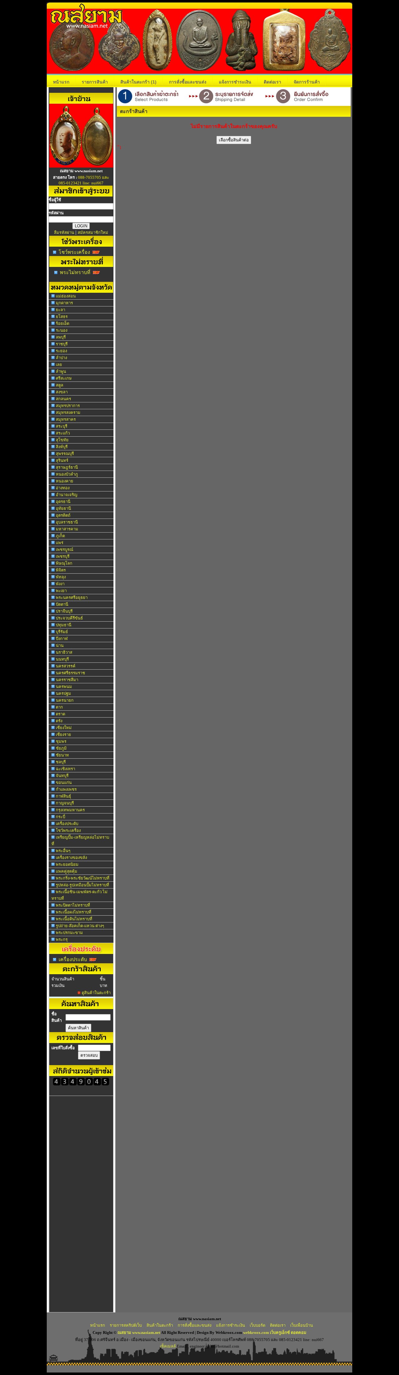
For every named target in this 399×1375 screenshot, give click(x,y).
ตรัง (59, 720)
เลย (59, 364)
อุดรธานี (63, 501)
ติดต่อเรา (272, 81)
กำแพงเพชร (66, 789)
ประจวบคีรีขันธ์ (69, 618)
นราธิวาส (64, 652)
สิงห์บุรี (62, 446)
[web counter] (81, 1084)
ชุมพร (61, 741)
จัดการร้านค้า (307, 81)
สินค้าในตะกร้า (138, 81)
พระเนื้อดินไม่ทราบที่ (74, 919)
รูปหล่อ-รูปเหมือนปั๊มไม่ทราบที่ (82, 885)
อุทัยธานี (63, 508)
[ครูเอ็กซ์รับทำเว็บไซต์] (81, 165)
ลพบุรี (61, 337)
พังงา (60, 583)
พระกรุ (62, 939)
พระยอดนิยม (67, 864)
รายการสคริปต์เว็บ (126, 1325)
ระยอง (61, 350)
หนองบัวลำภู (67, 474)
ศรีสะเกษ (64, 378)
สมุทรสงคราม (68, 412)
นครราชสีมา (67, 679)
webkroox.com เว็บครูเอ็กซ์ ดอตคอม (274, 1332)
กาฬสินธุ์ (63, 796)
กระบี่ (60, 816)
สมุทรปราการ (68, 405)
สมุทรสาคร (66, 419)
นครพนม (64, 686)
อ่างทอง (63, 488)
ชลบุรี (61, 762)
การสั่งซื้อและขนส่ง (187, 81)
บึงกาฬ (62, 638)
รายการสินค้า (95, 81)
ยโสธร (62, 316)
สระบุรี (61, 426)
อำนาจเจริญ (66, 494)
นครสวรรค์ (65, 666)
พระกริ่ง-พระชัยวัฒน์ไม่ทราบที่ (82, 878)
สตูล (59, 385)
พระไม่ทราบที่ (75, 272)
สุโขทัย (62, 440)
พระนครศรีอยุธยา (72, 597)
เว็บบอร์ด (257, 1325)
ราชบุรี (62, 344)
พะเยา (61, 590)
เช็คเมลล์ (168, 1346)
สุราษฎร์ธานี (67, 467)
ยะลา (60, 309)
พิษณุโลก (64, 563)
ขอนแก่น (64, 782)
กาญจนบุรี (65, 803)
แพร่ (59, 542)
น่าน (60, 645)
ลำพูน (61, 371)
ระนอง (61, 330)
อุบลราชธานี (67, 522)
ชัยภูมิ (61, 748)
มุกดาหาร (64, 303)
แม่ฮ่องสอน (66, 296)
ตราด (60, 714)
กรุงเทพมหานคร (70, 810)
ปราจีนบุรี (64, 611)
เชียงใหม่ (64, 727)
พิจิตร (61, 570)
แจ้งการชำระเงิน (235, 81)
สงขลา (62, 392)
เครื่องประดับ (67, 823)
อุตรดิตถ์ (63, 515)
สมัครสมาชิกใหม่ (93, 232)
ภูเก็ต (60, 535)
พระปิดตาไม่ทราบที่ (73, 905)
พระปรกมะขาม (69, 932)
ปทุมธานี (63, 625)
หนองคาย (64, 481)
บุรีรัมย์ (62, 631)
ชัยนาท (62, 755)
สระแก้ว (63, 433)
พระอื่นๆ (63, 850)
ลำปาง (61, 357)
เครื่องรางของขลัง (71, 857)
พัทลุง (61, 577)
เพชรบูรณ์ (64, 549)
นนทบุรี (62, 659)
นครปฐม (63, 693)
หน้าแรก (61, 81)
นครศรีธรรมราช (70, 673)
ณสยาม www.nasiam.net (139, 1332)
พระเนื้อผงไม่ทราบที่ (73, 912)
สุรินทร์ (62, 460)
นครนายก (65, 700)
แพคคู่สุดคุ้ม (66, 871)
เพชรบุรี (63, 556)
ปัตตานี (62, 604)
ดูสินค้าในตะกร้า (96, 992)
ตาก (59, 707)
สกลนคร (63, 398)
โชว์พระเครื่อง (74, 252)
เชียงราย (63, 734)
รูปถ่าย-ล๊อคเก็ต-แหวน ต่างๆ (80, 925)
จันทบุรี (62, 775)
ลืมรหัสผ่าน (64, 232)
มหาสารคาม (67, 529)
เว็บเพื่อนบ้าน (301, 1325)
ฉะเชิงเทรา (65, 768)
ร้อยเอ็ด (62, 323)
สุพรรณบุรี (65, 453)
